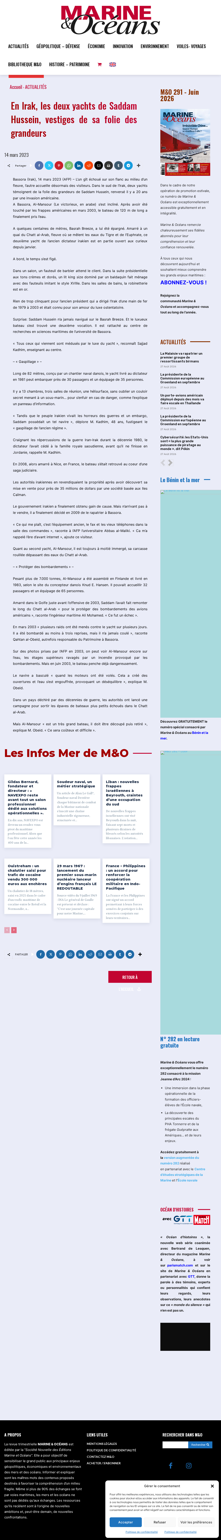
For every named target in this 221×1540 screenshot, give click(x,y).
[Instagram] (189, 1466)
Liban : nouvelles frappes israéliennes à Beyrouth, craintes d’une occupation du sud (124, 793)
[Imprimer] (108, 165)
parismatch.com (180, 1265)
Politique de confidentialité (142, 1532)
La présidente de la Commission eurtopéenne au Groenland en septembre (183, 420)
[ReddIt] (88, 165)
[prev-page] (7, 930)
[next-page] (14, 930)
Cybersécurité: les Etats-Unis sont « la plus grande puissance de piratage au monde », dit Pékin (184, 443)
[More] (138, 165)
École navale (187, 1180)
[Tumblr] (118, 165)
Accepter (125, 1522)
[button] (212, 1486)
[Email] (98, 165)
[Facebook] (39, 165)
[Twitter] (49, 165)
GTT (191, 1276)
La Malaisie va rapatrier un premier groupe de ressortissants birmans (181, 357)
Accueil (16, 86)
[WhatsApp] (69, 165)
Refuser (160, 1522)
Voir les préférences (196, 1522)
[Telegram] (128, 165)
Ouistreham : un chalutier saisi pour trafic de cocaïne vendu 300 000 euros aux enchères (27, 875)
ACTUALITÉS (36, 86)
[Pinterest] (59, 165)
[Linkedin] (78, 165)
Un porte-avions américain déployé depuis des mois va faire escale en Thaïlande (182, 399)
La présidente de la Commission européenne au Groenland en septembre (182, 378)
